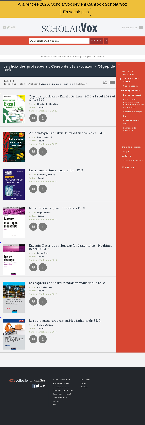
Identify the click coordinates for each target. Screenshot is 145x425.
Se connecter (129, 28)
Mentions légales (61, 387)
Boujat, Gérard (44, 137)
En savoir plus (76, 12)
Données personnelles (63, 394)
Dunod (41, 108)
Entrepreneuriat (132, 95)
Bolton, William (45, 325)
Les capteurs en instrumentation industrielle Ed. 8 (67, 283)
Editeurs (126, 156)
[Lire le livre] (33, 122)
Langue (126, 152)
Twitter (84, 383)
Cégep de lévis (131, 90)
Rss (54, 405)
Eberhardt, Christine (47, 104)
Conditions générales (63, 390)
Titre (21, 84)
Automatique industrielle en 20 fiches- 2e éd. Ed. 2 (67, 133)
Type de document (131, 147)
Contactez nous (60, 397)
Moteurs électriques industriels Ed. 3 (57, 208)
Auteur (33, 84)
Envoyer (96, 41)
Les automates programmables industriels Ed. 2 (65, 321)
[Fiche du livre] (42, 122)
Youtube (85, 387)
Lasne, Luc (42, 253)
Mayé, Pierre (44, 213)
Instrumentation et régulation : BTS (56, 170)
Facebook (85, 380)
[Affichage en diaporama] (112, 83)
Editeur (81, 84)
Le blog (56, 401)
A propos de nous (61, 383)
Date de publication (132, 161)
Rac (125, 116)
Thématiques (129, 167)
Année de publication (57, 84)
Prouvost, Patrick (46, 175)
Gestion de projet (132, 112)
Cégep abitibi (130, 86)
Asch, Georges (44, 287)
